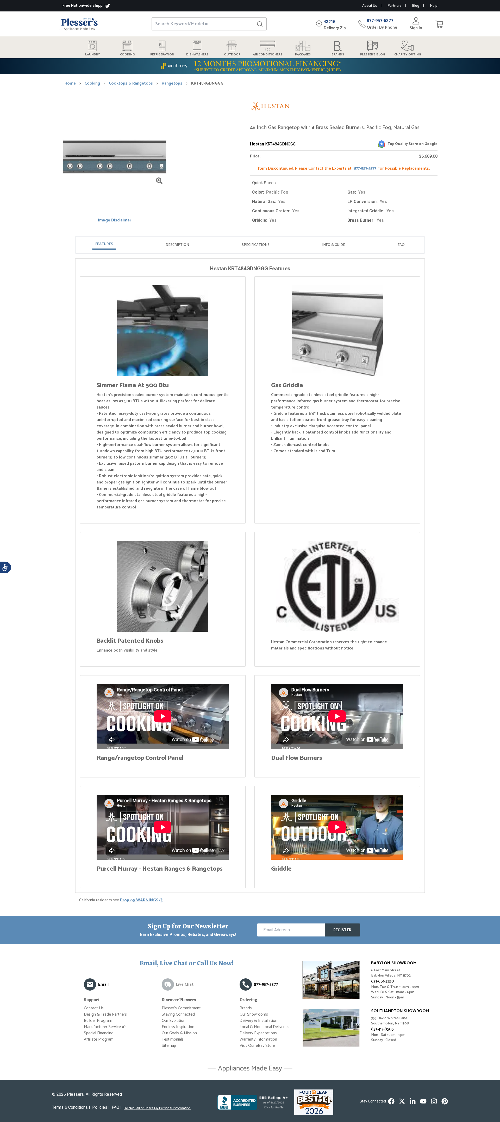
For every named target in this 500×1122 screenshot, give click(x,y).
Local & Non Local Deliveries (264, 1026)
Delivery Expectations (258, 1033)
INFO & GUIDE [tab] (333, 245)
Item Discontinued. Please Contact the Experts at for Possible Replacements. (344, 168)
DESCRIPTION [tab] (177, 245)
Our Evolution (173, 1020)
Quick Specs (264, 182)
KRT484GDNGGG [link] (207, 83)
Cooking (92, 83)
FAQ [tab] (401, 245)
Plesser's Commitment (181, 1008)
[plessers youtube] (423, 1101)
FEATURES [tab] (104, 244)
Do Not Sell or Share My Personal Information (157, 1108)
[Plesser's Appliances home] (79, 24)
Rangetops (172, 83)
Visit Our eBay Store (257, 1045)
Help (434, 6)
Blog (415, 6)
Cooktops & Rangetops (131, 83)
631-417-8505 (382, 1029)
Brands (246, 1008)
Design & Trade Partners (105, 1014)
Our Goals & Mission (179, 1033)
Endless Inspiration (178, 1026)
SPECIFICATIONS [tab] (256, 245)
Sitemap (169, 1045)
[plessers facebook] (391, 1101)
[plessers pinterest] (444, 1101)
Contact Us (94, 1008)
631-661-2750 (382, 981)
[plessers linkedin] (412, 1101)
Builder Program (98, 1020)
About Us (369, 6)
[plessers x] (402, 1101)
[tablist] (250, 245)
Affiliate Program (99, 1039)
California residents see (118, 900)
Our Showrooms (254, 1014)
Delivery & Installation (258, 1020)
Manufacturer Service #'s (105, 1026)
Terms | (71, 1107)
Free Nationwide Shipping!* (86, 5)
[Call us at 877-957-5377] (246, 984)
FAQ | (117, 1107)
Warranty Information (258, 1039)
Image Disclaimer (114, 220)
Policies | (101, 1107)
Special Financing (99, 1033)
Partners (394, 6)
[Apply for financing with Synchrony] (250, 66)
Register (342, 930)
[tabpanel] (250, 576)
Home (70, 83)
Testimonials (173, 1039)
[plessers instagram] (434, 1101)
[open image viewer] (159, 180)
